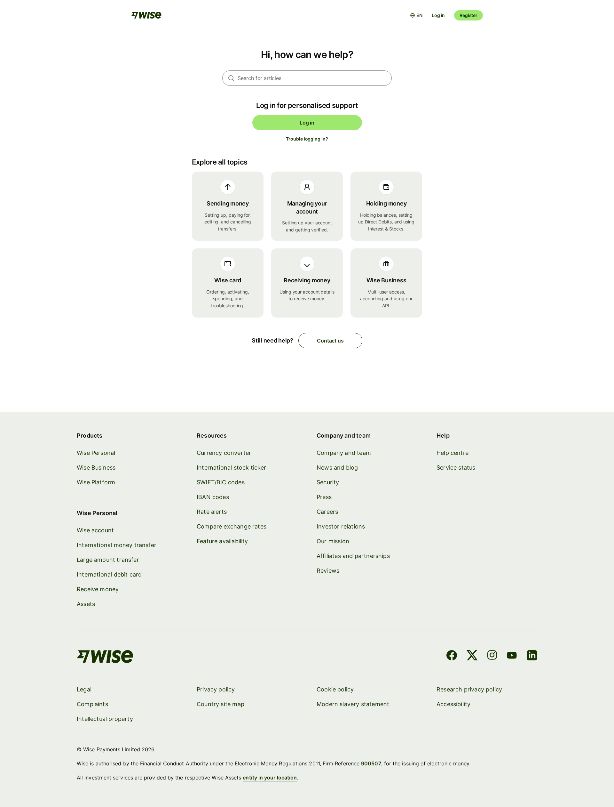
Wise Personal (96, 452)
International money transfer (116, 545)
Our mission (333, 541)
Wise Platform (96, 482)
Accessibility (453, 704)
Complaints (92, 704)
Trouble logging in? (307, 138)
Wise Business (96, 467)
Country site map (220, 704)
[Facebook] (451, 656)
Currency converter (224, 452)
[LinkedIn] (532, 656)
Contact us (330, 340)
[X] (472, 656)
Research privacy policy (469, 689)
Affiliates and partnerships (353, 556)
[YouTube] (512, 656)
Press (324, 497)
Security (328, 482)
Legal (84, 689)
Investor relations (341, 526)
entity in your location (270, 777)
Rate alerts (212, 511)
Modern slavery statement (353, 704)
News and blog (337, 467)
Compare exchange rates (231, 526)
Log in (438, 15)
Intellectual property (105, 718)
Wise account (95, 530)
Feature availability (222, 541)
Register (468, 15)
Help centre (452, 452)
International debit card (109, 574)
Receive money (98, 589)
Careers (327, 511)
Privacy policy (216, 689)
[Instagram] (492, 656)
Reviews (328, 570)
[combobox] (315, 78)
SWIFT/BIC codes (221, 482)
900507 (371, 763)
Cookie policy (335, 689)
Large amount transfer (108, 559)
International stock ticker (231, 467)
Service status (456, 467)
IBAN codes (213, 497)
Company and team (344, 452)
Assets (86, 604)
